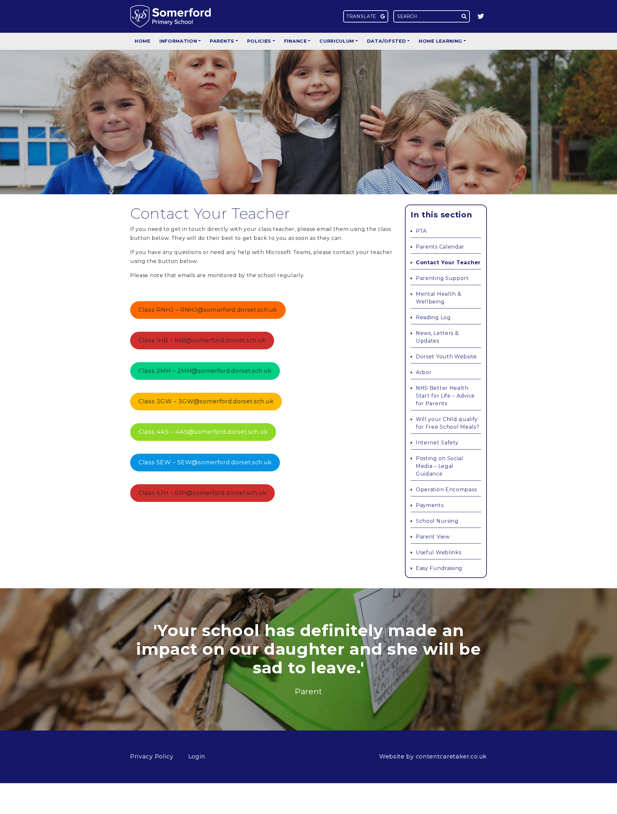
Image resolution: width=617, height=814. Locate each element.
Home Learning (440, 41)
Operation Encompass (446, 489)
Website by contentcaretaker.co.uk (433, 756)
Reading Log (433, 317)
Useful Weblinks (438, 552)
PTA (421, 231)
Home (142, 41)
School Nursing (437, 521)
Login (197, 756)
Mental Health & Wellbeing (438, 298)
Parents (222, 41)
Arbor (424, 372)
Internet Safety (437, 443)
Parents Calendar (440, 247)
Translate (362, 16)
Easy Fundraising (439, 568)
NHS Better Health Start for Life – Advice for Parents (445, 396)
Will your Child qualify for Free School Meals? (447, 423)
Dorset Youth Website (446, 357)
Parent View (433, 537)
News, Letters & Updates (437, 337)
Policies (259, 41)
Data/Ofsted (386, 41)
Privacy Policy (152, 756)
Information (178, 41)
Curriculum (336, 41)
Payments (430, 505)
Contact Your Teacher (448, 262)
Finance (295, 41)
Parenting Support (442, 278)
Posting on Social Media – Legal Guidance (439, 466)
